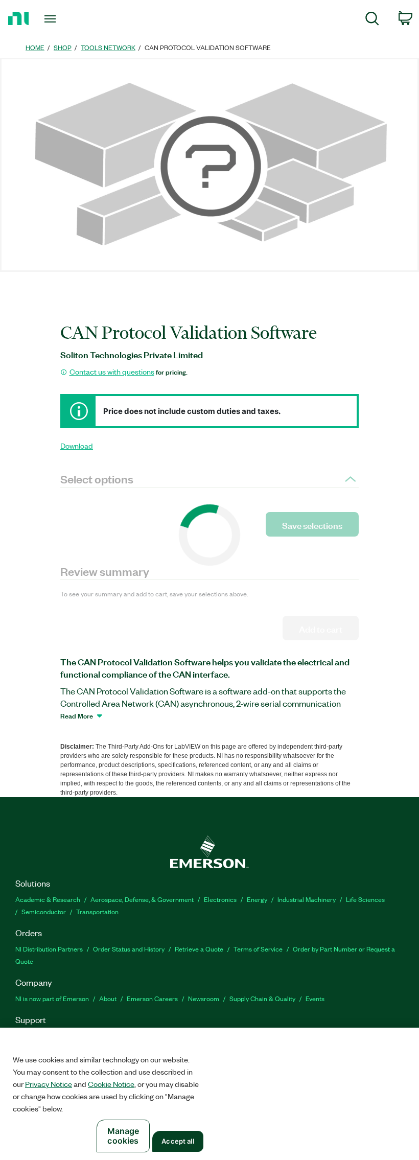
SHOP (63, 47)
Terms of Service (258, 949)
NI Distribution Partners (49, 949)
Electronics (220, 899)
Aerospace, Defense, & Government (142, 899)
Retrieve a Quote (199, 949)
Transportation (97, 911)
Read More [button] (76, 715)
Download (76, 445)
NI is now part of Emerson (52, 998)
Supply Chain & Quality (262, 998)
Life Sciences (365, 899)
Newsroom (203, 998)
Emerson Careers (152, 998)
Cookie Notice (111, 1084)
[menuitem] (372, 20)
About (108, 998)
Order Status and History (129, 949)
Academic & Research (47, 899)
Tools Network (108, 47)
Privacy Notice (48, 1084)
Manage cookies (123, 1136)
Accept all (177, 1141)
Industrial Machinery (306, 899)
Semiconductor (43, 911)
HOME (35, 47)
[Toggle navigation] (62, 19)
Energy (257, 899)
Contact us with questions (111, 371)
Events (315, 998)
